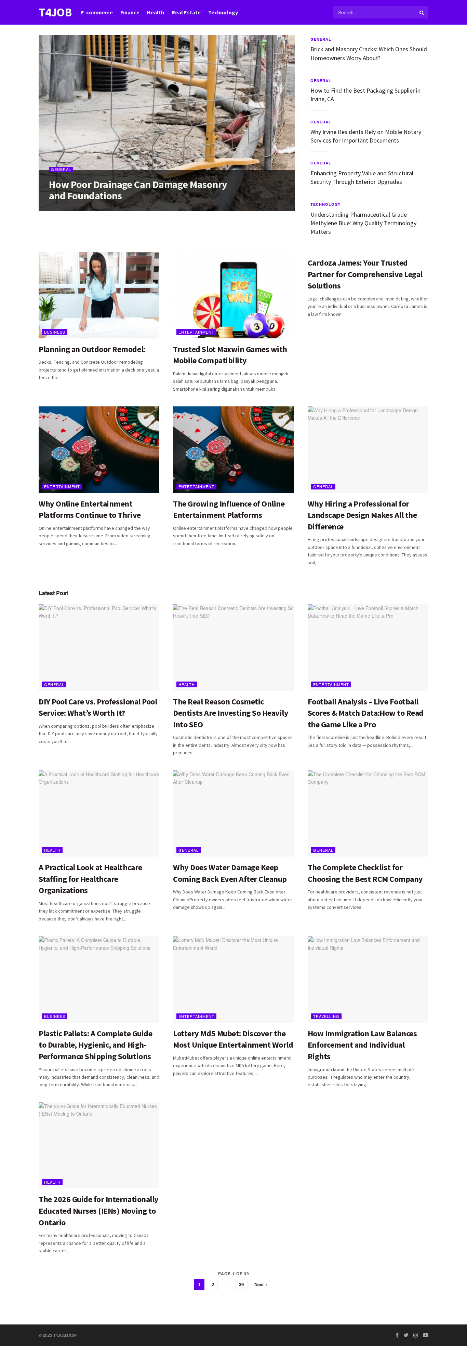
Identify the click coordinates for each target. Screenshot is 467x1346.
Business (54, 332)
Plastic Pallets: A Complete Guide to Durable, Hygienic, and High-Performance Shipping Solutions (95, 1045)
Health (155, 12)
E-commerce (97, 12)
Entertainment (196, 332)
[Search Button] (422, 12)
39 (241, 1284)
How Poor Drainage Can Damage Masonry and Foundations (138, 190)
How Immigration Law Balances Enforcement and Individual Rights (362, 1045)
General (61, 169)
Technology (223, 12)
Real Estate (186, 12)
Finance (129, 12)
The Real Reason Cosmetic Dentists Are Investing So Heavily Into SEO (230, 713)
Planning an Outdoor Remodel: (92, 349)
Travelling (326, 1016)
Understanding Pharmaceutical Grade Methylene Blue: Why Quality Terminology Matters (363, 223)
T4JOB (55, 12)
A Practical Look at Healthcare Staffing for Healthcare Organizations (90, 879)
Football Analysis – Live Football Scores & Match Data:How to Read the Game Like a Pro (366, 713)
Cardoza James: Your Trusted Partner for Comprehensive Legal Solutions (365, 274)
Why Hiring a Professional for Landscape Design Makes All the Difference (362, 515)
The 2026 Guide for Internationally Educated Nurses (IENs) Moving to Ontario (99, 1210)
